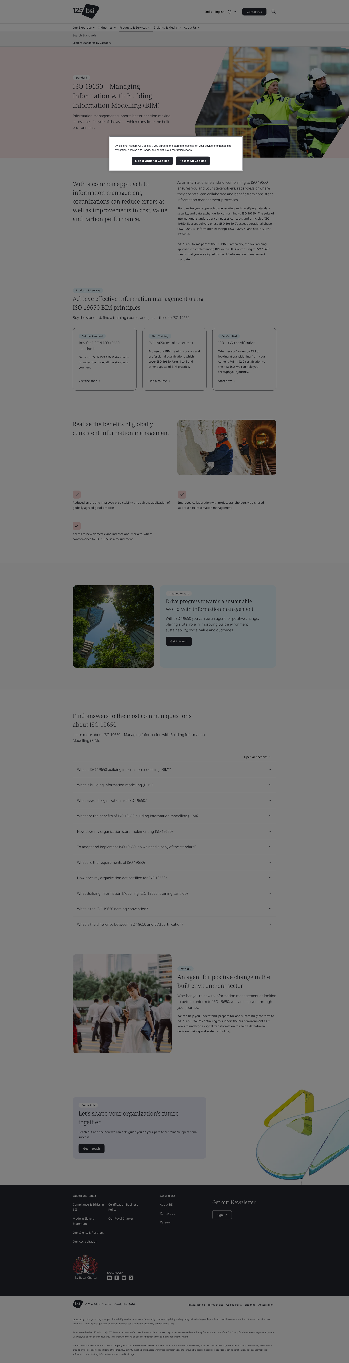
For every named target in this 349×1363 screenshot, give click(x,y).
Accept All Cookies (193, 160)
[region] (176, 153)
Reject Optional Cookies (152, 160)
